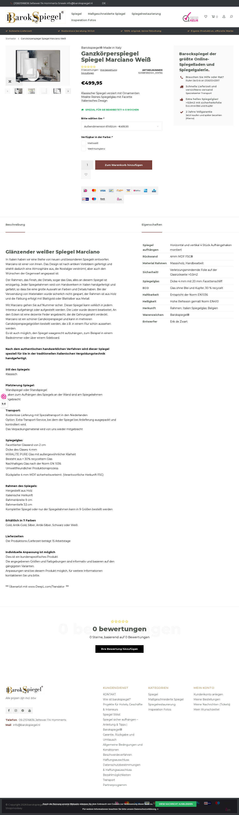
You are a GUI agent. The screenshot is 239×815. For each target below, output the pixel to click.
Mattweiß (93, 143)
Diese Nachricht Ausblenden (176, 804)
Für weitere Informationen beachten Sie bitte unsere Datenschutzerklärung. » (120, 809)
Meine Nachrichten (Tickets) (212, 704)
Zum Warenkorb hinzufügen (124, 164)
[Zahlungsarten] (85, 190)
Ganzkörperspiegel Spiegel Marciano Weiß (43, 38)
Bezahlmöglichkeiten (117, 775)
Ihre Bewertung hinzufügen (119, 648)
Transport (109, 780)
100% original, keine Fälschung (142, 31)
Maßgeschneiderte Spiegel (106, 13)
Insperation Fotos (83, 20)
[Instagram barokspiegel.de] (16, 710)
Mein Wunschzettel (206, 709)
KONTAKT (109, 694)
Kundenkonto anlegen (208, 694)
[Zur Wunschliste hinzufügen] (86, 174)
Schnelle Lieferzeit (20, 31)
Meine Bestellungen (207, 699)
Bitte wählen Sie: (92, 118)
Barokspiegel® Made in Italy (101, 47)
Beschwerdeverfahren (117, 754)
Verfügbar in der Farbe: (96, 137)
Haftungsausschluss (116, 759)
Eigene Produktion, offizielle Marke (212, 31)
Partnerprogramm (115, 785)
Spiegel (76, 13)
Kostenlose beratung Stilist (77, 31)
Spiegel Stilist (111, 714)
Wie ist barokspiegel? (117, 699)
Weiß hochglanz (96, 148)
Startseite (11, 38)
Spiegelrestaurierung (146, 13)
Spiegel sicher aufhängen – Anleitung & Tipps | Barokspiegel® (120, 724)
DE (104, 3)
